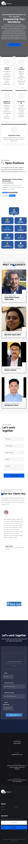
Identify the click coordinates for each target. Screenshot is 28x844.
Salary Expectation (6, 703)
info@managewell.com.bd (17, 754)
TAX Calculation (21, 68)
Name (5, 673)
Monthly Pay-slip (21, 102)
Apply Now (12, 195)
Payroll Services (6, 68)
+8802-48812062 (17, 743)
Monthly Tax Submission (6, 102)
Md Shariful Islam (11, 405)
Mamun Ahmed (10, 370)
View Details (5, 195)
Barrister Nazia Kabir (12, 335)
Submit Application (14, 715)
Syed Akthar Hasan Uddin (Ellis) (11, 298)
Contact (3, 809)
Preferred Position (9, 682)
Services (16, 807)
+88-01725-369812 (17, 741)
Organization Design (14, 135)
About (2, 807)
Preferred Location (9, 692)
